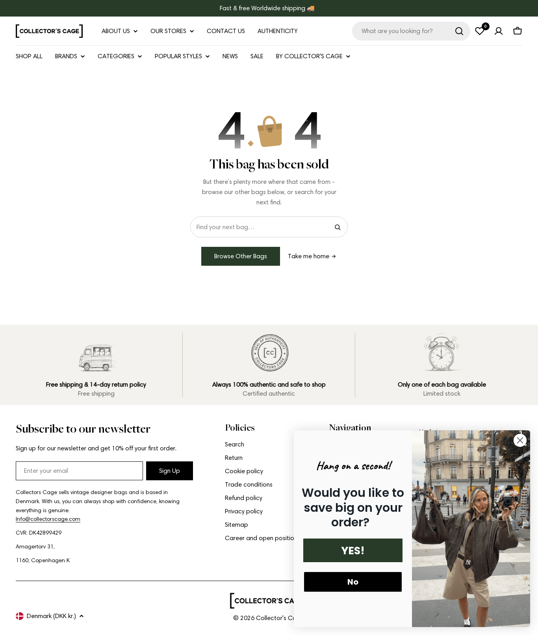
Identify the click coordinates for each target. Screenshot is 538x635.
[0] (479, 31)
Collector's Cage (280, 618)
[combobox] (411, 31)
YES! (353, 550)
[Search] (459, 31)
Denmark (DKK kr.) (51, 616)
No (352, 581)
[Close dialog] (520, 440)
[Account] (498, 31)
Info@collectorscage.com (48, 519)
